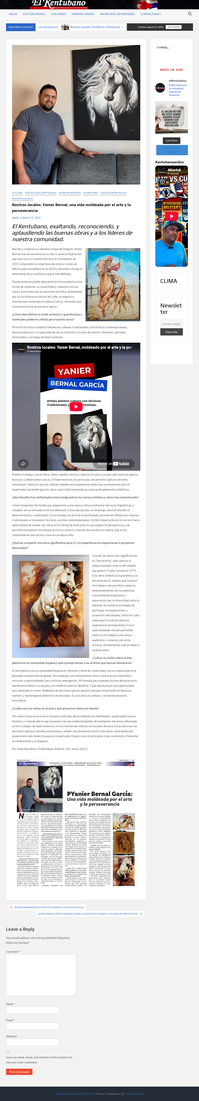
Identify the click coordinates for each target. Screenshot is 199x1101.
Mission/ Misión (83, 14)
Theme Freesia (134, 1093)
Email (10, 1020)
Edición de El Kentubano (40, 192)
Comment (13, 951)
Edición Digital (34, 14)
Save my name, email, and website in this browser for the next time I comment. (39, 1059)
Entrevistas (90, 192)
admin (15, 217)
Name (10, 1004)
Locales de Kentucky (113, 192)
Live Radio (58, 14)
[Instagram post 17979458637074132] (171, 117)
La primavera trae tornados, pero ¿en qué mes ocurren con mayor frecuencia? (88, 913)
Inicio (13, 14)
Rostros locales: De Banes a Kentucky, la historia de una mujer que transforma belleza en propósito (68, 27)
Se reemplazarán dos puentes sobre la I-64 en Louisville (49, 907)
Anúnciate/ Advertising (117, 14)
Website (11, 1036)
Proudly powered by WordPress (75, 1093)
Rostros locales (22, 198)
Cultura (17, 192)
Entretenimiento (70, 192)
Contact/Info (151, 14)
